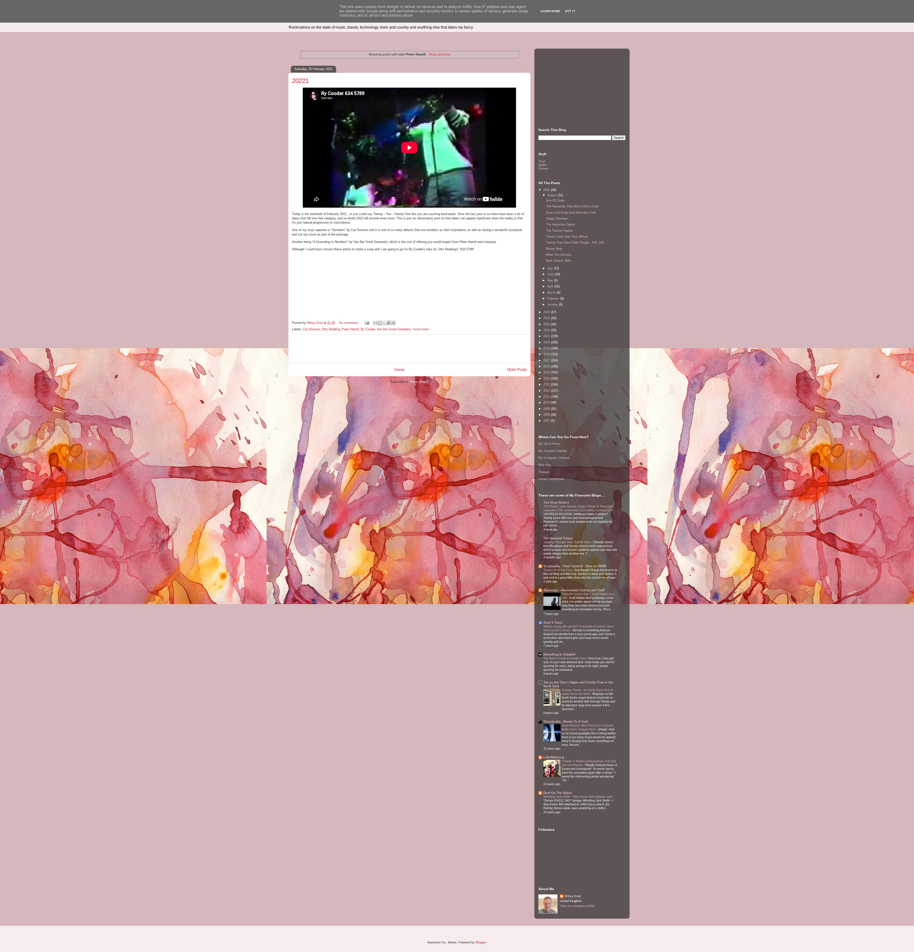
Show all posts (439, 54)
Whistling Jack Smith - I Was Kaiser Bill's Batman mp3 (578, 796)
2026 (547, 190)
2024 (547, 318)
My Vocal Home (549, 444)
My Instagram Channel (554, 458)
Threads (544, 472)
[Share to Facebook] (389, 323)
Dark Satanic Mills (558, 260)
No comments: (349, 323)
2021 (547, 336)
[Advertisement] (409, 349)
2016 (547, 366)
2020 (547, 342)
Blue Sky (544, 465)
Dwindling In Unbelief (559, 654)
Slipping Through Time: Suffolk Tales (567, 542)
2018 (547, 354)
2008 (547, 414)
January (553, 304)
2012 (547, 390)
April (550, 286)
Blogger (481, 942)
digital (542, 165)
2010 (547, 402)
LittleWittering (553, 757)
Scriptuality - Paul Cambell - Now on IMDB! (575, 566)
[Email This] (375, 323)
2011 (547, 396)
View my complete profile (577, 906)
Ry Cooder (368, 329)
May (550, 280)
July (550, 268)
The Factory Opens (559, 230)
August (552, 195)
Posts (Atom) (419, 382)
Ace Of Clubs (555, 200)
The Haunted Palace (558, 538)
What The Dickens (558, 254)
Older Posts (517, 370)
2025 (547, 312)
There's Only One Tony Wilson (567, 236)
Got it (570, 11)
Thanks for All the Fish (557, 570)
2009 (547, 409)
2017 (547, 360)
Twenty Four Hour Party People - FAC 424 (575, 242)
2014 (547, 378)
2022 (547, 330)
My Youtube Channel (552, 451)
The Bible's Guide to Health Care (564, 658)
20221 (300, 80)
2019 (547, 348)
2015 (547, 372)
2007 (547, 420)
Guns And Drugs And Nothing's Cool (571, 212)
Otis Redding (331, 329)
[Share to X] (384, 323)
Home (399, 370)
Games (543, 168)
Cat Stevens (311, 329)
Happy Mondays (557, 218)
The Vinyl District (556, 502)
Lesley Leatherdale (551, 479)
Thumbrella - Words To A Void (565, 721)
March (552, 292)
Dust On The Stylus (557, 793)
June (551, 274)
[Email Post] (366, 323)
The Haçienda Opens (560, 224)
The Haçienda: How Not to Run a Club (572, 206)
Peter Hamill (350, 329)
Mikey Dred (573, 896)
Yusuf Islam (420, 329)
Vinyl (541, 161)
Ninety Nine (554, 249)
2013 (547, 384)
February (553, 298)
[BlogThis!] (380, 323)
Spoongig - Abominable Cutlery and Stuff (573, 590)
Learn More (550, 11)
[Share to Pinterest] (393, 323)
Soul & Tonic (552, 622)
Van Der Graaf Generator (394, 329)
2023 (547, 324)
